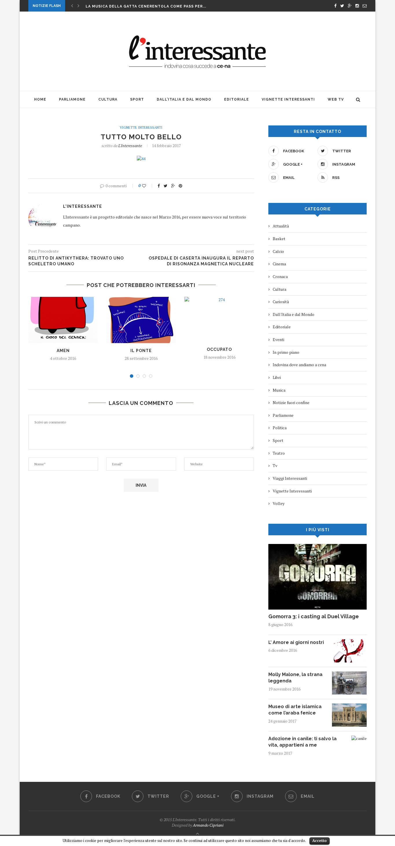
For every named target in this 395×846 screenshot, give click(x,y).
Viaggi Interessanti (290, 478)
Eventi (278, 339)
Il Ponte (141, 350)
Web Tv (336, 99)
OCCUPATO (219, 349)
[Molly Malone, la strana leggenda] (349, 674)
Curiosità (281, 301)
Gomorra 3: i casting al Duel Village (313, 616)
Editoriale (236, 99)
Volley (279, 503)
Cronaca (280, 276)
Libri (277, 377)
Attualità (281, 226)
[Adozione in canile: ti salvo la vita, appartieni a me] (359, 738)
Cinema (279, 263)
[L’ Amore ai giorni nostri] (349, 642)
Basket (279, 238)
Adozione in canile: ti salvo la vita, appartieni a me (302, 742)
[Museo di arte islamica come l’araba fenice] (349, 706)
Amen (63, 350)
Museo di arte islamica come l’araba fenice (295, 710)
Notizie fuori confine (291, 402)
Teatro (279, 453)
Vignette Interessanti (288, 99)
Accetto (319, 840)
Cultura (107, 99)
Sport (137, 99)
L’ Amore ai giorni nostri (296, 642)
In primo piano (286, 352)
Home (40, 99)
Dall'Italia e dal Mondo (293, 314)
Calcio (278, 251)
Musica (279, 390)
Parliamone (72, 99)
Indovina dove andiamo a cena (299, 364)
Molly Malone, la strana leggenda (295, 678)
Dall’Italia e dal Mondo (184, 99)
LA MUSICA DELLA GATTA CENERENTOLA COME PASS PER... (146, 6)
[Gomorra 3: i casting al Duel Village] (317, 546)
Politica (280, 427)
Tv (275, 465)
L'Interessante (130, 145)
